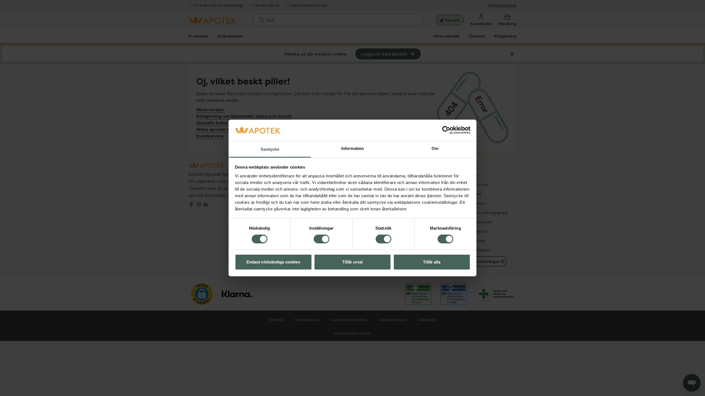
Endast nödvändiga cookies (273, 262)
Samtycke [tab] (270, 149)
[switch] (321, 239)
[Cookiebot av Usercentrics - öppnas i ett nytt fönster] (446, 130)
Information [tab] (352, 148)
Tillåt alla (431, 262)
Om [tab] (435, 148)
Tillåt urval (352, 262)
